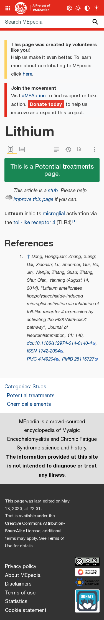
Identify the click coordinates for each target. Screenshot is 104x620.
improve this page (34, 200)
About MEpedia (22, 575)
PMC (32, 359)
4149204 (47, 359)
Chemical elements (29, 404)
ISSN (32, 351)
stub (53, 191)
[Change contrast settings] (87, 8)
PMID (67, 359)
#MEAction (34, 95)
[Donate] (87, 600)
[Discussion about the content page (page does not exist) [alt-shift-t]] (23, 149)
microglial (54, 214)
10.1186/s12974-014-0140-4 (63, 343)
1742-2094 (49, 351)
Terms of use (20, 593)
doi (30, 343)
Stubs (39, 387)
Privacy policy (20, 567)
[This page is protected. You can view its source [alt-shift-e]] (57, 149)
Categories (17, 387)
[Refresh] (81, 149)
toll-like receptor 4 (34, 223)
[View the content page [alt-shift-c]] (12, 149)
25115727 (84, 359)
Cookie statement (26, 610)
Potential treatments (64, 166)
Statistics (16, 602)
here (27, 74)
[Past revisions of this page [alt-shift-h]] (69, 149)
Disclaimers (18, 584)
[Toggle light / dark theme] (78, 8)
